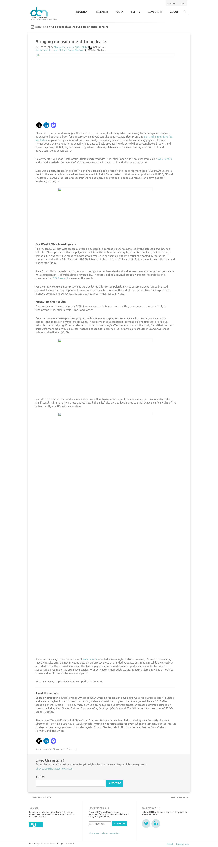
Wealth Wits (165, 159)
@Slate (97, 47)
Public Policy (120, 13)
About (174, 13)
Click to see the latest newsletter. (54, 768)
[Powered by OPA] (62, 7)
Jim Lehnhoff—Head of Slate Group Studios (59, 50)
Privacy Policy (182, 844)
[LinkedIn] (155, 823)
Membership (155, 13)
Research (102, 13)
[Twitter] (146, 823)
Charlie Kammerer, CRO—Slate (71, 47)
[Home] (44, 13)
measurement (59, 749)
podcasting (72, 749)
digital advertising (43, 749)
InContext (81, 13)
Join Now (33, 825)
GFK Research (60, 278)
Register (171, 3)
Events (135, 13)
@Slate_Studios (96, 50)
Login (182, 3)
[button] (39, 125)
